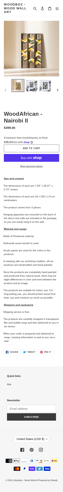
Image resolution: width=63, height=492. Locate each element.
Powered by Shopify (48, 480)
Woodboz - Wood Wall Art (15, 8)
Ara (9, 384)
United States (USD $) (30, 439)
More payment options (31, 166)
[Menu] (57, 8)
